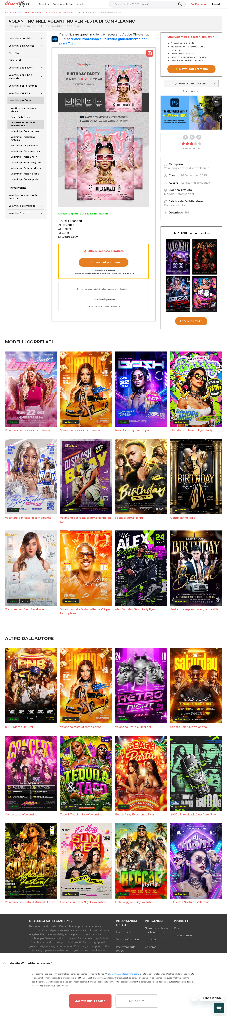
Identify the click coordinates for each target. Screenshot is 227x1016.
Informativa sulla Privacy (125, 949)
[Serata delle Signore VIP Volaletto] (204, 294)
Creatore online (183, 935)
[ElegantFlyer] (17, 4)
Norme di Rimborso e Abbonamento (156, 930)
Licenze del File (125, 932)
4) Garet (63, 232)
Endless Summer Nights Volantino (83, 902)
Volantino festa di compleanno (81, 430)
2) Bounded (66, 224)
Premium (201, 4)
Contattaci (151, 939)
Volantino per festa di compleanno (28, 430)
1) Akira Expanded (70, 220)
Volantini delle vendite (22, 205)
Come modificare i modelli (68, 4)
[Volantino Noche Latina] (204, 257)
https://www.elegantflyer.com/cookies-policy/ (116, 978)
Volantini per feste (20, 100)
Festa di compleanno (129, 517)
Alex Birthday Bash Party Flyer (135, 609)
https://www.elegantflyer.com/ (124, 974)
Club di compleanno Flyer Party (191, 430)
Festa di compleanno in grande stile (194, 609)
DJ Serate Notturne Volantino (190, 902)
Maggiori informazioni (179, 194)
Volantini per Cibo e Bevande (20, 76)
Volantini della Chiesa (21, 45)
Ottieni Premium (191, 321)
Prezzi (177, 928)
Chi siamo (150, 947)
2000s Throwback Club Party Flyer (193, 814)
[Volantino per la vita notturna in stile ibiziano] (178, 294)
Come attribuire (174, 205)
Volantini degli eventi (21, 67)
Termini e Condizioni (127, 939)
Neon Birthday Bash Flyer (132, 430)
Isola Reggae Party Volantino (134, 902)
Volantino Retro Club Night (133, 727)
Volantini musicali (19, 93)
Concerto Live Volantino (21, 814)
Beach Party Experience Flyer (134, 814)
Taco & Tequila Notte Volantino (81, 814)
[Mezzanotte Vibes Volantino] (178, 257)
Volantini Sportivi (19, 213)
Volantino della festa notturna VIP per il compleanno (85, 611)
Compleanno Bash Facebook (24, 609)
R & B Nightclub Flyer (19, 727)
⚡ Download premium (103, 262)
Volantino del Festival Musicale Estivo (30, 902)
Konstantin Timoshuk (195, 182)
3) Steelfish (65, 228)
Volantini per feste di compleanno (186, 168)
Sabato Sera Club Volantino (188, 727)
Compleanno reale (182, 517)
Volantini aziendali (20, 38)
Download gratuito (104, 299)
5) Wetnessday (68, 236)
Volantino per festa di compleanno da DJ (85, 519)
